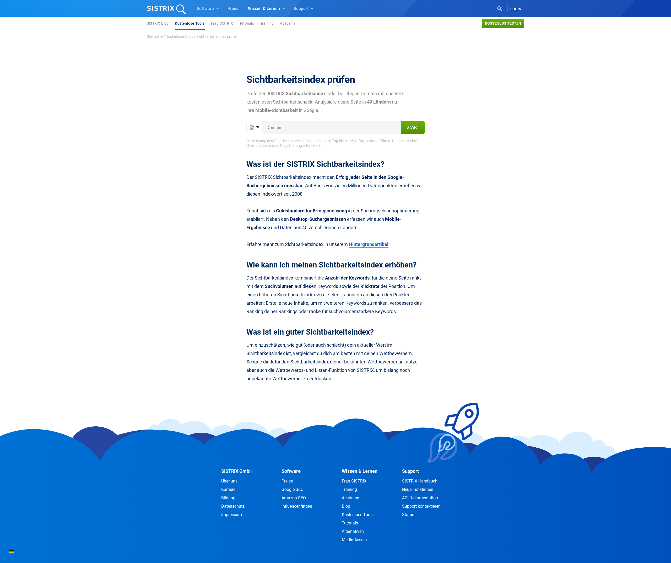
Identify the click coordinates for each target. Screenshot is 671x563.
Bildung (228, 497)
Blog (346, 506)
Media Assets (354, 539)
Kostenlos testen (503, 23)
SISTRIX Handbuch (419, 481)
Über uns (229, 481)
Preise (234, 8)
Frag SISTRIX (222, 23)
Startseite (155, 36)
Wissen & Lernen (264, 8)
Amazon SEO (294, 497)
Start (412, 127)
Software (206, 8)
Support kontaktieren (421, 506)
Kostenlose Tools (189, 23)
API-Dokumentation (420, 497)
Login (515, 9)
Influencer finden (297, 506)
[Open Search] (499, 8)
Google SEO (293, 489)
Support (302, 8)
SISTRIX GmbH (237, 471)
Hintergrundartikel (368, 244)
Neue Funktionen (417, 489)
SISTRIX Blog (158, 23)
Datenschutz (233, 506)
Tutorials (246, 23)
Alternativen (353, 531)
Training (267, 23)
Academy (287, 23)
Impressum (231, 514)
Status (408, 514)
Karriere (228, 489)
